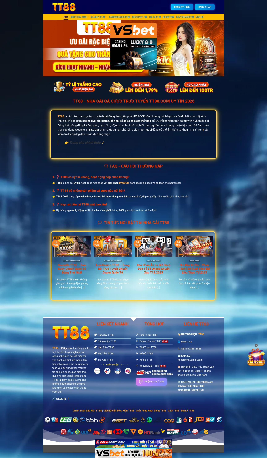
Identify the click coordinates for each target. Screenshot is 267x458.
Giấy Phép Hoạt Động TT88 (151, 410)
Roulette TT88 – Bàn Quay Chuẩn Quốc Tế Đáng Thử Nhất (72, 268)
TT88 (66, 17)
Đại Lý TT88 (187, 410)
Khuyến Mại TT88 (185, 17)
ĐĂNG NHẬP (204, 7)
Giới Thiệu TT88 (79, 17)
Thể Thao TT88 (139, 17)
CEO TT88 (173, 410)
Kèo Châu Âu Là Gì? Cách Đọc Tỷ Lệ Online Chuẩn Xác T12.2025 (153, 268)
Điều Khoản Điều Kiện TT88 (119, 410)
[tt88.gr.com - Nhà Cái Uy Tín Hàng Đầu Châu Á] (66, 7)
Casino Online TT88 (119, 17)
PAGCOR (124, 182)
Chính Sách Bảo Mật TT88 (87, 410)
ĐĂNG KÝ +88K (182, 7)
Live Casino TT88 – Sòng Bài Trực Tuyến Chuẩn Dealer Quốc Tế (112, 268)
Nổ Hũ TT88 (155, 17)
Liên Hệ (199, 17)
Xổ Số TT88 (168, 17)
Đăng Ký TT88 (98, 17)
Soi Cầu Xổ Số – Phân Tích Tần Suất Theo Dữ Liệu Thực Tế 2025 (194, 268)
